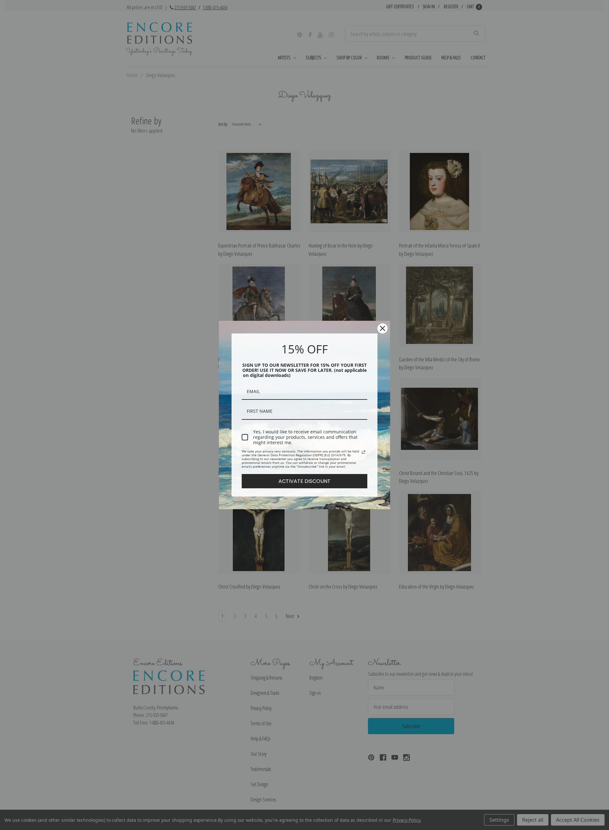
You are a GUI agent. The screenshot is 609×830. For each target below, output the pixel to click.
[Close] (382, 328)
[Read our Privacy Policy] (363, 452)
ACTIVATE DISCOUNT (304, 481)
